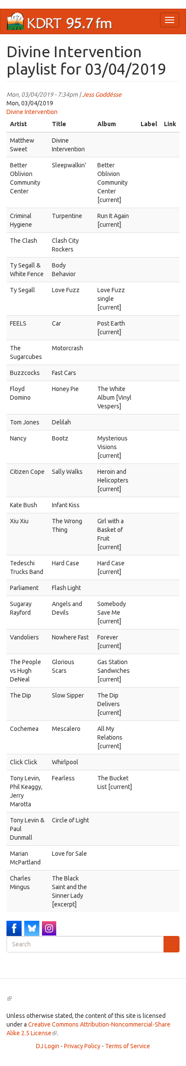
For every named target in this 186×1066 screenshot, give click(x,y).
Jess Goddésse (102, 94)
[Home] (59, 21)
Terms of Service (127, 1046)
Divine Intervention (32, 111)
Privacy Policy (82, 1046)
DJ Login (47, 1046)
